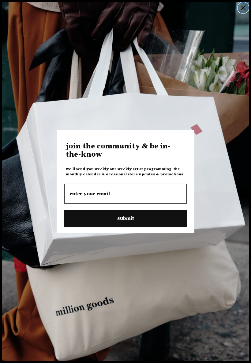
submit (125, 218)
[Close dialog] (243, 7)
